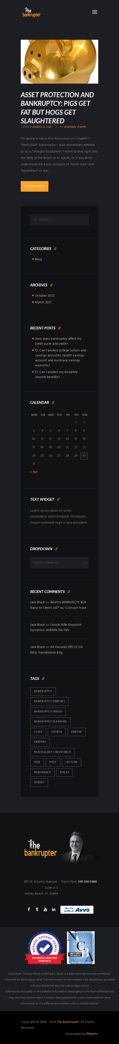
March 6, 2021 (42, 127)
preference (42, 772)
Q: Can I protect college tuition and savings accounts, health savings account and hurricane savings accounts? (60, 358)
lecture (71, 762)
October (45, 296)
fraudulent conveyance (52, 752)
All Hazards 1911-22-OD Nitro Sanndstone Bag (56, 649)
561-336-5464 (87, 882)
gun (37, 762)
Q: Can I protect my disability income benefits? (56, 374)
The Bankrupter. (68, 1022)
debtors (40, 742)
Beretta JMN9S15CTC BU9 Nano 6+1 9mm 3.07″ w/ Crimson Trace (58, 605)
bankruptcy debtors (49, 701)
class (38, 732)
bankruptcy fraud (48, 711)
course (56, 732)
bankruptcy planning (50, 721)
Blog (38, 259)
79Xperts (92, 1034)
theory (39, 782)
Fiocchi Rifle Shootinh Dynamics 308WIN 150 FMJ (56, 627)
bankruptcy (43, 691)
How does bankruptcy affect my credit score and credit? (58, 341)
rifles (64, 772)
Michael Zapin (75, 127)
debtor (76, 732)
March (43, 302)
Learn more (34, 186)
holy (52, 762)
